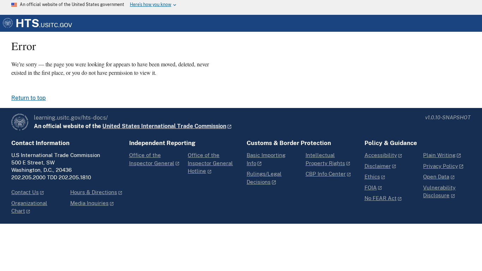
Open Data (436, 177)
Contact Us (25, 192)
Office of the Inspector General (151, 159)
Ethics (372, 177)
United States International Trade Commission (164, 126)
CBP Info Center (326, 174)
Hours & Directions (93, 192)
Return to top (28, 98)
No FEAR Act (380, 198)
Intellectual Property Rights (325, 159)
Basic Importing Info (266, 159)
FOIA (370, 188)
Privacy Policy (440, 166)
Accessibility (380, 155)
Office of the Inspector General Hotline (210, 163)
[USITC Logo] (19, 122)
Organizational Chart (29, 207)
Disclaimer (377, 166)
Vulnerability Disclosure (439, 192)
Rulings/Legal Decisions (264, 178)
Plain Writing (439, 155)
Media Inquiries (89, 203)
